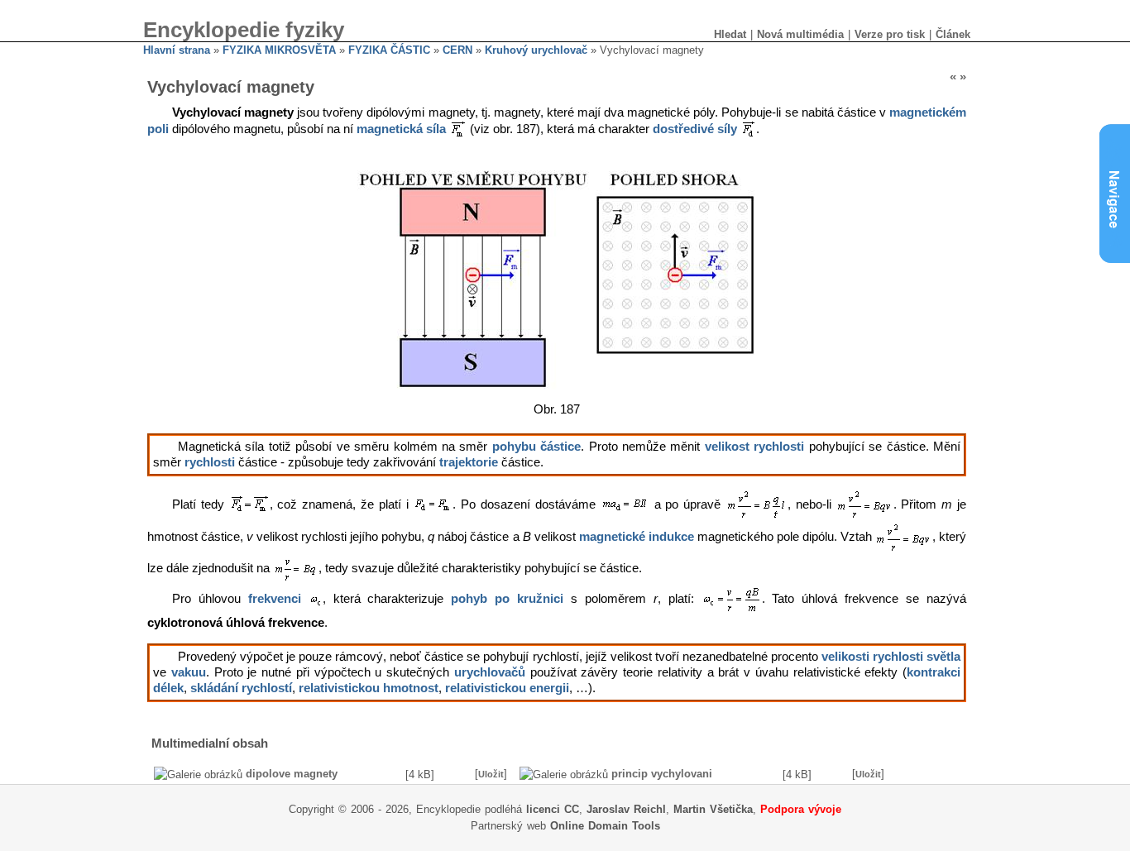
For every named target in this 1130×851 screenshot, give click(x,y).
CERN (457, 50)
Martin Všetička (713, 809)
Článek (953, 34)
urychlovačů (489, 672)
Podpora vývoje (800, 809)
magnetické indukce (636, 536)
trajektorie (468, 462)
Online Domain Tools (605, 826)
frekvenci (274, 598)
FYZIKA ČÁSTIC (389, 50)
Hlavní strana (176, 50)
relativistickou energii (507, 688)
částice (560, 446)
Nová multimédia (800, 34)
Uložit (491, 774)
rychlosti (209, 462)
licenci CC (552, 809)
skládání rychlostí (241, 688)
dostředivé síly (695, 129)
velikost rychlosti (754, 446)
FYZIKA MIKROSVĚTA (279, 50)
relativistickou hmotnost (368, 688)
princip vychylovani (661, 773)
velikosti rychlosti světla (890, 656)
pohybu (514, 446)
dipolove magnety (292, 773)
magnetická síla (401, 129)
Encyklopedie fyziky (243, 29)
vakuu (188, 672)
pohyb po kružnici (507, 598)
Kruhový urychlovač (536, 50)
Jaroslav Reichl (626, 809)
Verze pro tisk (890, 34)
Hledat (730, 34)
